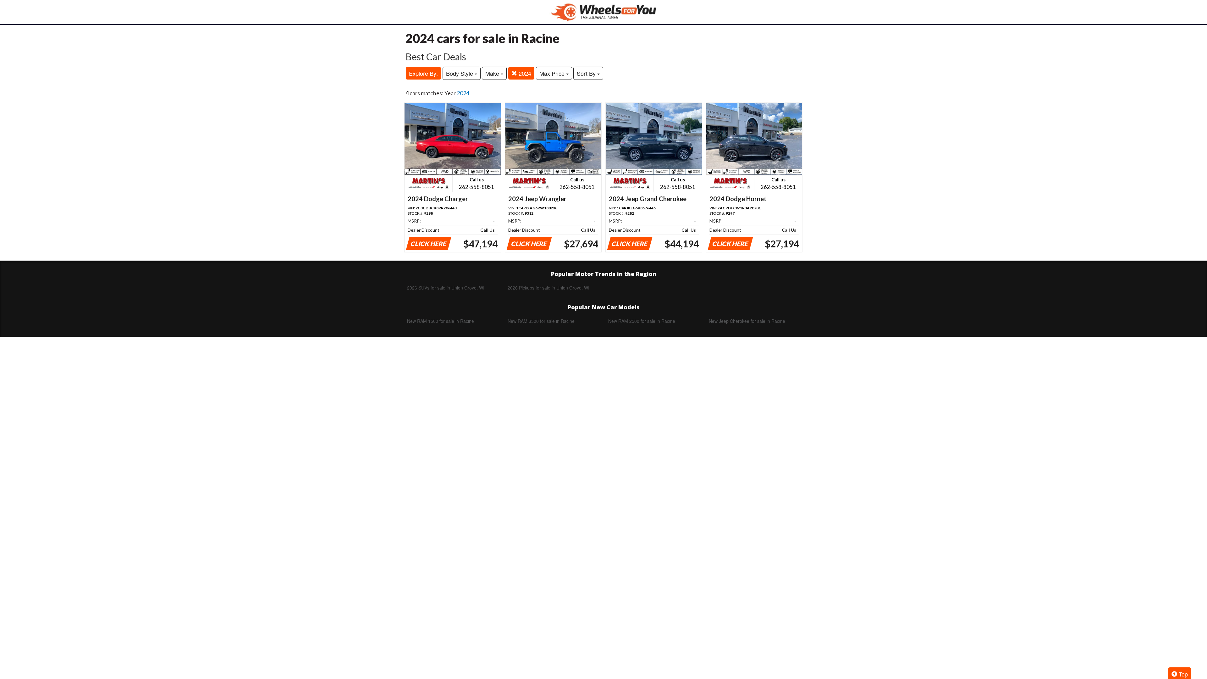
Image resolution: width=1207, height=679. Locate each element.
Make (493, 73)
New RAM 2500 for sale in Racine (641, 321)
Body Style (460, 73)
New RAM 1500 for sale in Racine (440, 321)
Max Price (552, 73)
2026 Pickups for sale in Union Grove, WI (548, 287)
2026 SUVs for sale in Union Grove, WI (445, 287)
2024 (524, 73)
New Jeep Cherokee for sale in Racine (747, 321)
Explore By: (423, 73)
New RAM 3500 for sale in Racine (541, 321)
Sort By (587, 73)
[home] (603, 12)
